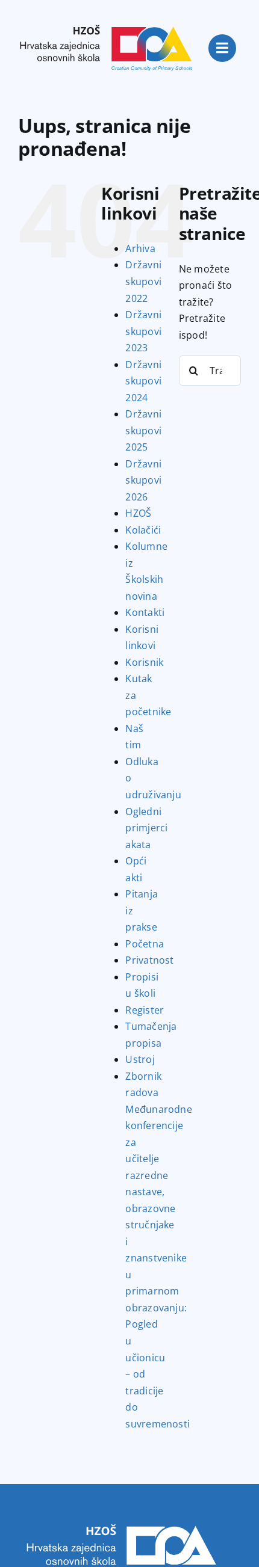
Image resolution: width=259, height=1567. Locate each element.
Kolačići (143, 530)
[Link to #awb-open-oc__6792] (222, 48)
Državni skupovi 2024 (143, 381)
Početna (144, 943)
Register (144, 1010)
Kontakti (144, 612)
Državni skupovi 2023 (143, 331)
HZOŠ (138, 513)
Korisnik (144, 662)
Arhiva (140, 248)
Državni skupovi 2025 (143, 430)
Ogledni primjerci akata (146, 828)
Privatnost (149, 960)
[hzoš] (106, 16)
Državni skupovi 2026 (143, 480)
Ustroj (139, 1059)
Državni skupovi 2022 (143, 281)
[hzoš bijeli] (120, 1518)
